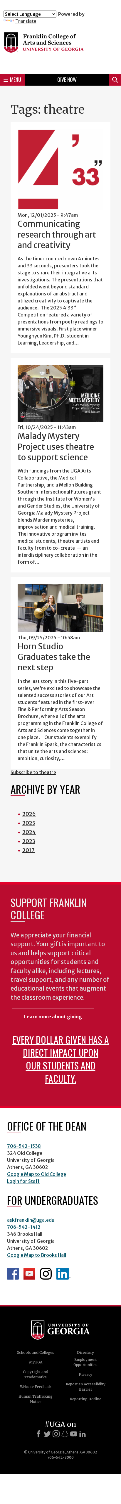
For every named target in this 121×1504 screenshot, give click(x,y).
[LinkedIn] (82, 1433)
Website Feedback (35, 1386)
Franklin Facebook (13, 1274)
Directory (85, 1352)
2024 (29, 832)
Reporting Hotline (85, 1399)
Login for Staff (23, 1181)
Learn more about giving (53, 1017)
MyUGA (35, 1362)
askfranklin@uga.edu (30, 1220)
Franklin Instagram (46, 1274)
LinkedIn (63, 1274)
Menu (15, 79)
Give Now (67, 79)
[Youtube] (73, 1433)
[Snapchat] (64, 1433)
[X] (47, 1433)
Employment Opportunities (85, 1362)
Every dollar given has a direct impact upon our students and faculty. (60, 1059)
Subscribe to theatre (33, 772)
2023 (28, 841)
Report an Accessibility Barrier (85, 1386)
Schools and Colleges (35, 1352)
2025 (28, 823)
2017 (28, 850)
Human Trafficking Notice (36, 1399)
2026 (29, 814)
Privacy (85, 1374)
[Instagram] (56, 1433)
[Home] (60, 47)
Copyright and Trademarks (35, 1374)
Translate (25, 21)
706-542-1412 (24, 1227)
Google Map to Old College (36, 1174)
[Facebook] (38, 1433)
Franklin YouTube (29, 1274)
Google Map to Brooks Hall (36, 1255)
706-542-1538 (24, 1146)
